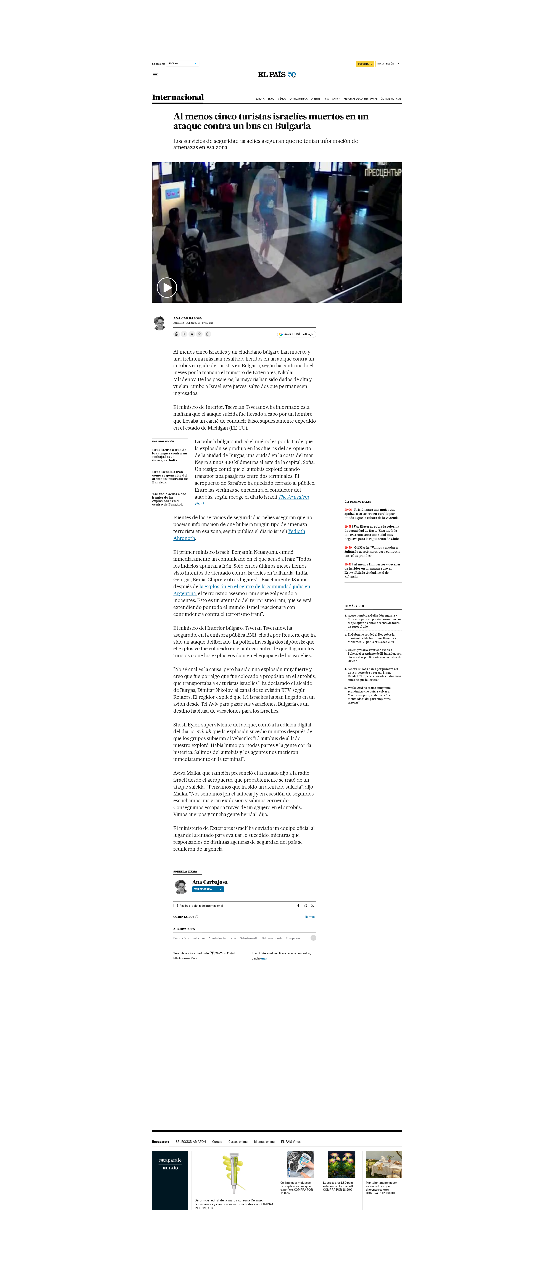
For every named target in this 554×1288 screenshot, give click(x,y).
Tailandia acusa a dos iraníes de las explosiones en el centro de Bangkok (169, 499)
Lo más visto (354, 606)
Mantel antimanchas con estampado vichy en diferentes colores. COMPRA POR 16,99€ (382, 1188)
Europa (260, 98)
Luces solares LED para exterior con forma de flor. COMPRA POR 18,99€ (339, 1186)
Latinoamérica (299, 98)
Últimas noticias (391, 98)
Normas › (310, 916)
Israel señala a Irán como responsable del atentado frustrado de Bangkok (170, 477)
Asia (326, 98)
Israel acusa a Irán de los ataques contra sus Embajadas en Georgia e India (169, 455)
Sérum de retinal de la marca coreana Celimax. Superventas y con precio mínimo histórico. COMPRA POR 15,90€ (234, 1204)
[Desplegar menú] (155, 74)
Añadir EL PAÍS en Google (298, 334)
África (336, 98)
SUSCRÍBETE (365, 63)
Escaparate (160, 1141)
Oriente (315, 98)
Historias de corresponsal (361, 98)
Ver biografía (203, 889)
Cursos (217, 1141)
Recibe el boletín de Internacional (201, 905)
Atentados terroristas (222, 938)
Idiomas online (264, 1141)
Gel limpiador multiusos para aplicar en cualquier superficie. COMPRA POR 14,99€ (296, 1188)
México (282, 98)
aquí (264, 958)
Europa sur (293, 938)
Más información (184, 958)
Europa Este (181, 938)
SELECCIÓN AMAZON (191, 1141)
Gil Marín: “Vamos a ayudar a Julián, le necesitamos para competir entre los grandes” (372, 552)
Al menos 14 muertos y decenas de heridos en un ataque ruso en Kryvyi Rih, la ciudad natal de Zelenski (373, 570)
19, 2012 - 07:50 (199, 323)
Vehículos (199, 938)
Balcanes (268, 938)
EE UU (271, 98)
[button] (277, 232)
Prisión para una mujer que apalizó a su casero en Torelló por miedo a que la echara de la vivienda (372, 514)
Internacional (178, 97)
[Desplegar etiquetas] (313, 938)
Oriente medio (249, 938)
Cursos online (238, 1141)
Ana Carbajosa (187, 318)
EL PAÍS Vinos (291, 1141)
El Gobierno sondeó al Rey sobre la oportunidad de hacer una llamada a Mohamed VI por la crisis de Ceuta (372, 638)
